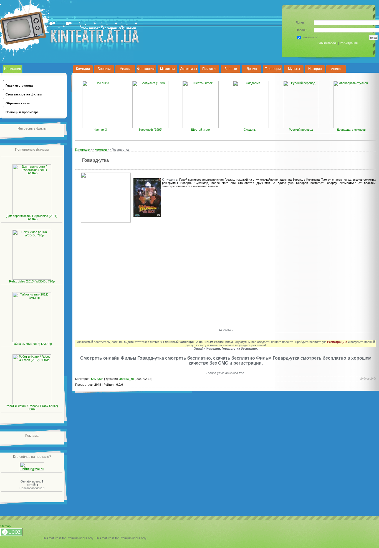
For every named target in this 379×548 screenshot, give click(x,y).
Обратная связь (18, 103)
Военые (230, 69)
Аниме (336, 69)
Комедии (83, 69)
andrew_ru (126, 378)
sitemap (5, 526)
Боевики (104, 69)
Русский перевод (301, 129)
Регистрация (349, 43)
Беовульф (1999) (150, 129)
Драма (252, 69)
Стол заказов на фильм (24, 94)
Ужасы (125, 69)
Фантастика (146, 69)
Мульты (294, 69)
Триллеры (273, 69)
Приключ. (209, 69)
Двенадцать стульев (351, 129)
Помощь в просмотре (22, 112)
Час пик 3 (100, 129)
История (315, 69)
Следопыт (251, 129)
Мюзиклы (167, 69)
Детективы (188, 69)
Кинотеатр (82, 149)
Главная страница (19, 85)
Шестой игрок (200, 129)
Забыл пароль (327, 43)
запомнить (309, 37)
